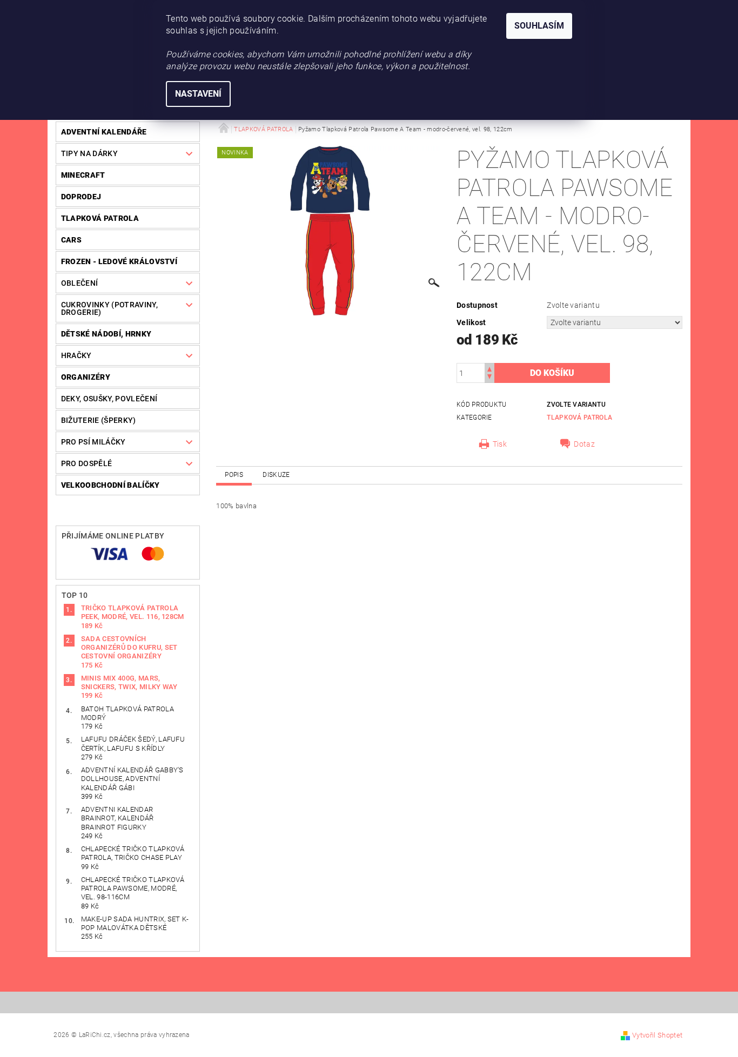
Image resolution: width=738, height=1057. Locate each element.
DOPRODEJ (81, 196)
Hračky (76, 355)
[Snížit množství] (489, 378)
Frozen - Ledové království (119, 261)
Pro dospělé (86, 463)
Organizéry (85, 377)
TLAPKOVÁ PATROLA (100, 218)
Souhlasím (539, 26)
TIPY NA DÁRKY (89, 153)
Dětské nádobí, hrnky (106, 333)
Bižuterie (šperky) (98, 420)
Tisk (500, 444)
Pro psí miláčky (93, 441)
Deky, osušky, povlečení (109, 398)
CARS (71, 239)
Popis (234, 475)
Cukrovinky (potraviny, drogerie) (109, 308)
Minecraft (83, 175)
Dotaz (584, 444)
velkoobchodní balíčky (110, 485)
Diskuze (276, 475)
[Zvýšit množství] (489, 368)
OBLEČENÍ (79, 283)
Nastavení (198, 94)
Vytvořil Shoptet (657, 1035)
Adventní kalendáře (104, 131)
